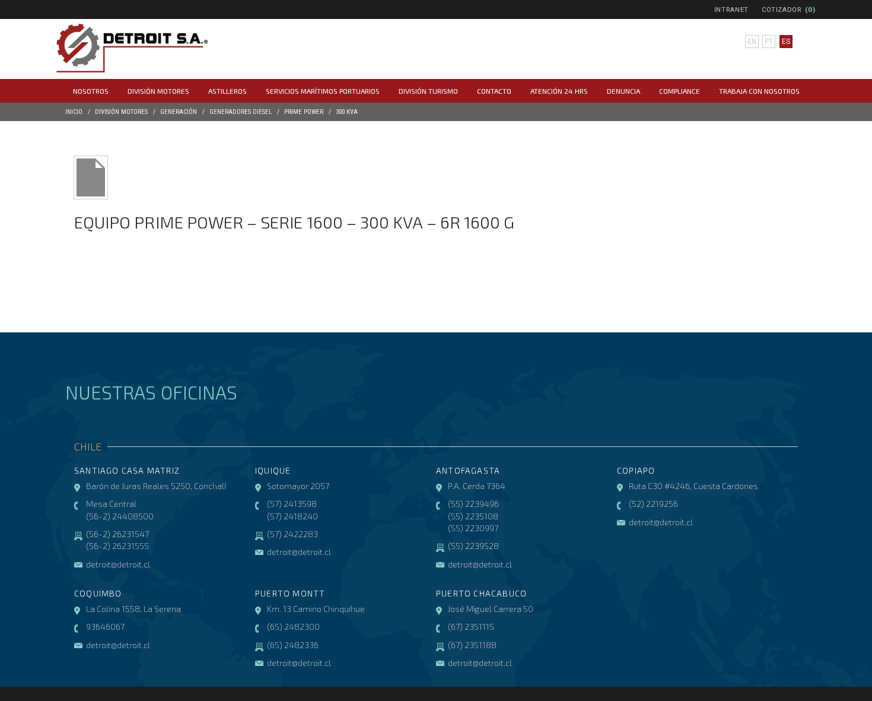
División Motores (158, 91)
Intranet (731, 10)
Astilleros (227, 91)
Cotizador (782, 10)
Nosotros (91, 91)
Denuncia (623, 91)
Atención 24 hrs (559, 91)
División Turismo (428, 91)
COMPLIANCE (679, 91)
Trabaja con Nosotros (759, 91)
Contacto (494, 91)
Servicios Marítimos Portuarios (323, 91)
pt (769, 41)
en (751, 41)
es (786, 41)
